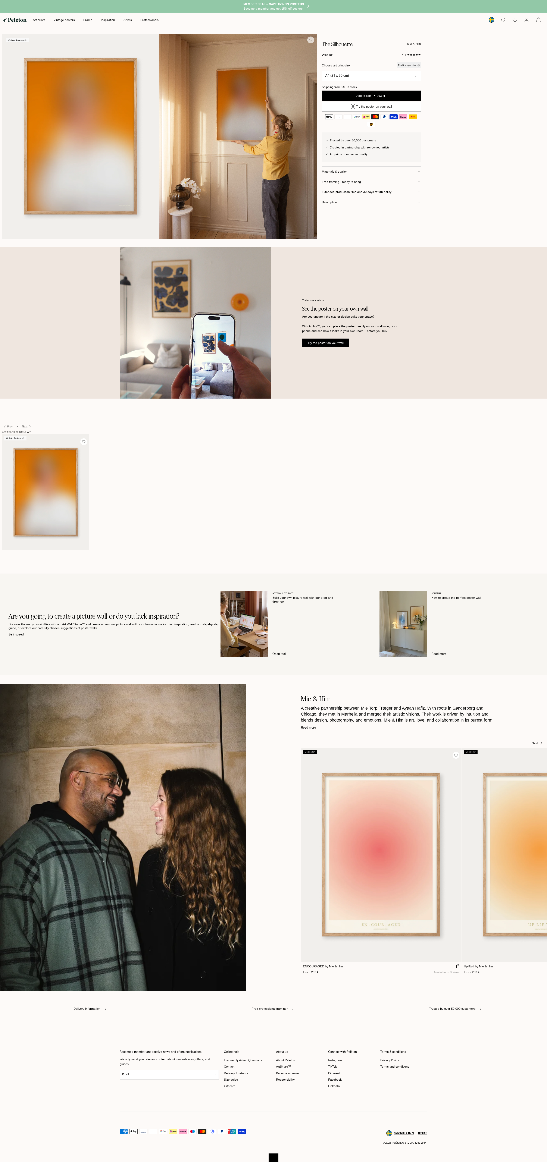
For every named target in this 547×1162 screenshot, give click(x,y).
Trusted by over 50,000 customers (452, 1008)
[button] (503, 20)
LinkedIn (334, 1086)
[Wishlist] (515, 20)
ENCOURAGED (323, 966)
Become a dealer (287, 1073)
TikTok (332, 1066)
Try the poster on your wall (326, 343)
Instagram (335, 1060)
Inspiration (108, 20)
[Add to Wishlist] (310, 40)
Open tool (279, 654)
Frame (87, 20)
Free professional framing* (270, 1008)
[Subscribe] (215, 1075)
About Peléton (285, 1060)
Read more (439, 654)
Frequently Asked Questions (243, 1060)
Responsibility (285, 1079)
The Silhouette (14, 554)
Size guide (231, 1079)
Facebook (335, 1079)
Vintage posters (64, 20)
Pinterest (334, 1073)
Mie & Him (414, 43)
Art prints (39, 20)
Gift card (229, 1086)
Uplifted (478, 966)
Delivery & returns (236, 1073)
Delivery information (87, 1008)
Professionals (149, 20)
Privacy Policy (389, 1060)
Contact (229, 1066)
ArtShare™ (283, 1066)
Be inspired (16, 634)
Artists (128, 20)
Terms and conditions (394, 1066)
